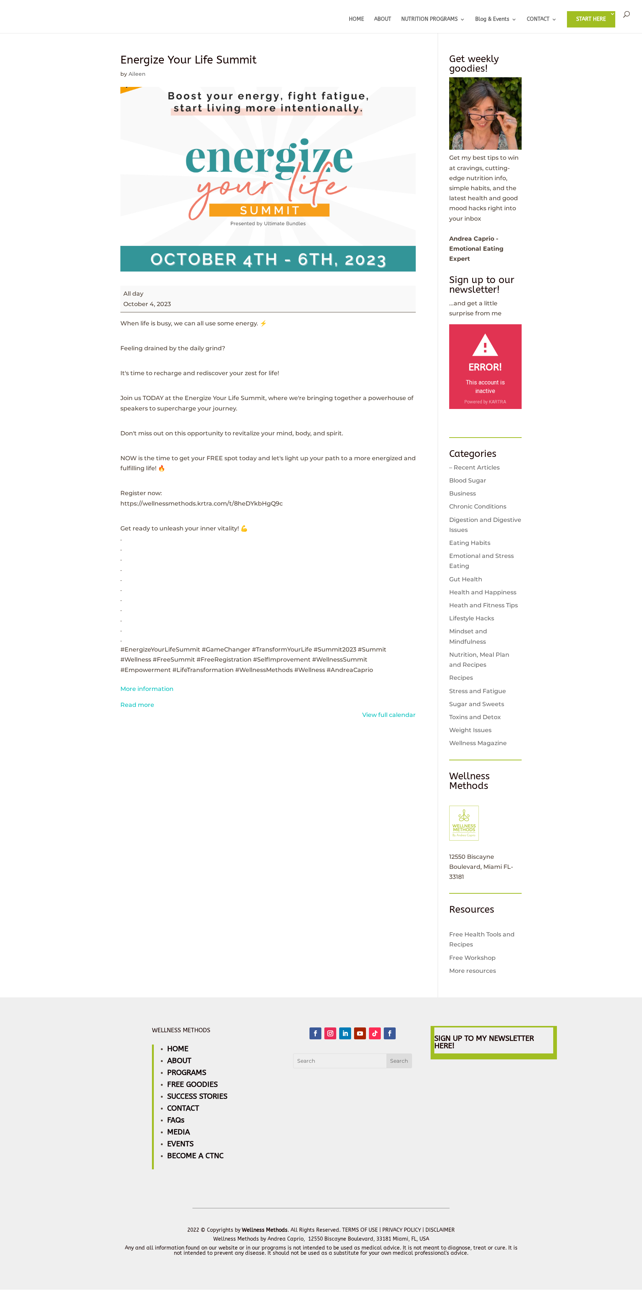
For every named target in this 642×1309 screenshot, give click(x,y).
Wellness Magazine (478, 743)
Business (462, 493)
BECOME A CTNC (195, 1156)
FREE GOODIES (192, 1084)
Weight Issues (470, 730)
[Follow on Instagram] (330, 1033)
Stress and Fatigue (477, 691)
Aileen (137, 74)
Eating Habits (469, 542)
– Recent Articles (474, 467)
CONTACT (538, 19)
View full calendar (389, 714)
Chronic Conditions (477, 506)
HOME (356, 19)
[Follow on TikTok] (375, 1033)
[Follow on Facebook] (315, 1033)
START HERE (591, 19)
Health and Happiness (482, 592)
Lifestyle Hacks (471, 618)
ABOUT (382, 19)
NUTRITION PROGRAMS (429, 19)
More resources (472, 970)
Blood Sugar (467, 480)
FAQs (175, 1120)
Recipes (461, 677)
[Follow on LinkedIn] (345, 1033)
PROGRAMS (186, 1072)
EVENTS (180, 1144)
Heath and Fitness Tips (483, 605)
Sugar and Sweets (476, 704)
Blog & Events (492, 19)
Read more (137, 704)
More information (147, 688)
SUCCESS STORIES (197, 1096)
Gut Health (465, 579)
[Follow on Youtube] (360, 1033)
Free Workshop (472, 957)
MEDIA (178, 1132)
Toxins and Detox (475, 717)
